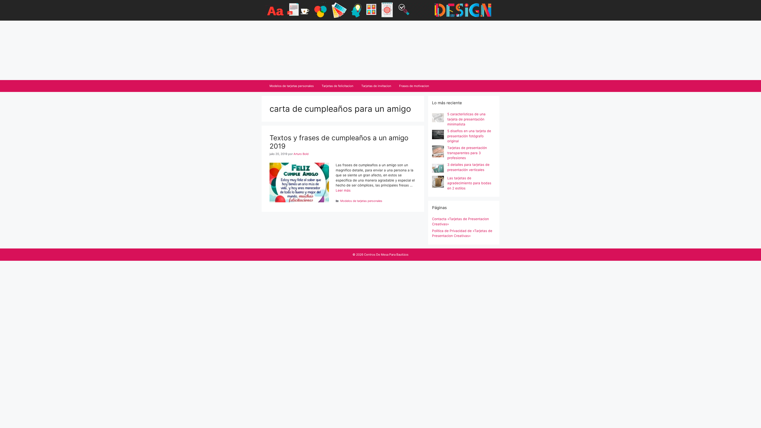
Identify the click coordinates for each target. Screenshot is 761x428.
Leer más (343, 190)
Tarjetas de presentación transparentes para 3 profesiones (467, 153)
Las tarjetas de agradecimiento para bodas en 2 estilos (469, 183)
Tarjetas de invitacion (376, 86)
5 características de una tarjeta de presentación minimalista (466, 119)
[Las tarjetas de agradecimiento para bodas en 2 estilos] (438, 182)
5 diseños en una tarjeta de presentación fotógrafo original (469, 136)
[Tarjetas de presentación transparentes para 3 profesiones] (438, 152)
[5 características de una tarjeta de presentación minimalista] (438, 118)
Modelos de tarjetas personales (292, 86)
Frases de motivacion (414, 86)
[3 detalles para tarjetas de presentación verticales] (438, 169)
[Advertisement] (380, 50)
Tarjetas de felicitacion (337, 86)
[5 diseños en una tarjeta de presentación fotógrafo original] (438, 135)
